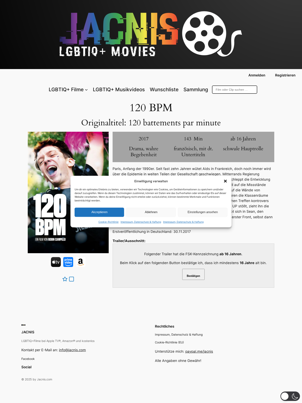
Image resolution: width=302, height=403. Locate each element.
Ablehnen (151, 212)
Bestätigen (193, 275)
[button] (225, 181)
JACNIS (27, 332)
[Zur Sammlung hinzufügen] (71, 279)
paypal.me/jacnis (199, 351)
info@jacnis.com (72, 350)
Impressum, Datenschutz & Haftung (141, 221)
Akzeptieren (99, 212)
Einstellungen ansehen (203, 212)
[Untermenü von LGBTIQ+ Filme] (86, 89)
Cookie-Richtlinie (108, 221)
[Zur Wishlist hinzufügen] (65, 279)
